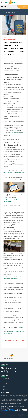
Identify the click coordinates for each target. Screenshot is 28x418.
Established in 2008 (5, 398)
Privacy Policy (6, 378)
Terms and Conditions (8, 381)
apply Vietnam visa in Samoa (12, 331)
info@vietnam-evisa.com (16, 132)
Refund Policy (6, 383)
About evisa (5, 389)
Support (23, 7)
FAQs (4, 386)
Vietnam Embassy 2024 (9, 39)
